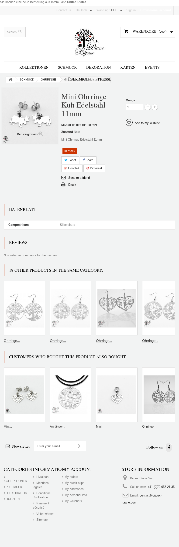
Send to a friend (79, 177)
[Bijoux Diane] (89, 41)
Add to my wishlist (147, 123)
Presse (104, 79)
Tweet (71, 160)
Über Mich (78, 79)
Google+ (73, 168)
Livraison (41, 477)
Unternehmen (44, 513)
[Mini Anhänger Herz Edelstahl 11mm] (117, 395)
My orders (71, 477)
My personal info (76, 495)
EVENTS (152, 67)
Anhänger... (57, 426)
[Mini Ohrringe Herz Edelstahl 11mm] (24, 395)
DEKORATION (98, 67)
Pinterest (95, 168)
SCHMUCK (67, 67)
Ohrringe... (12, 341)
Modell (66, 125)
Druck (72, 184)
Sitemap (41, 519)
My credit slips (74, 483)
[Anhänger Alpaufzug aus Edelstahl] (70, 395)
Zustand (67, 132)
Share (89, 160)
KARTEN (128, 67)
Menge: (131, 100)
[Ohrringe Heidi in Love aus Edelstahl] (117, 308)
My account (77, 469)
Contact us (63, 10)
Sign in (131, 10)
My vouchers (73, 501)
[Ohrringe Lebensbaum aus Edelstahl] (24, 308)
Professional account (155, 10)
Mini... (8, 426)
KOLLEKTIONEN (34, 67)
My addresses (74, 489)
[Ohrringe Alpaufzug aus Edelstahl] (70, 308)
